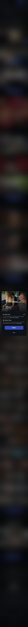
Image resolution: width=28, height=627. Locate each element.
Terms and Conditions (14, 317)
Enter (14, 327)
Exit (14, 332)
